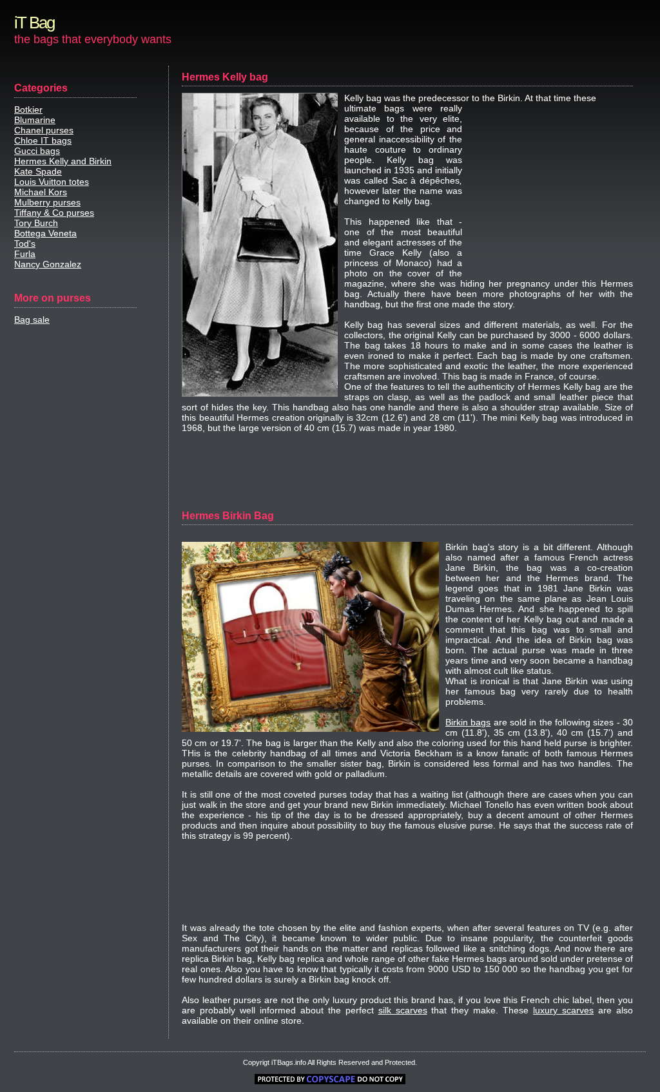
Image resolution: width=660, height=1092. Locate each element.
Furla (24, 254)
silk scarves (402, 1010)
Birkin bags (467, 722)
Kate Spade (38, 171)
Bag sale (32, 319)
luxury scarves (563, 1010)
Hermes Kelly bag (225, 77)
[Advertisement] (552, 190)
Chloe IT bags (43, 140)
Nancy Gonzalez (47, 264)
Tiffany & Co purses (54, 212)
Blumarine (34, 120)
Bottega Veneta (45, 233)
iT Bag (34, 22)
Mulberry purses (47, 202)
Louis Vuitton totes (51, 182)
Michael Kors (40, 192)
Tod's (24, 243)
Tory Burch (36, 223)
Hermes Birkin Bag (228, 515)
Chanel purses (43, 130)
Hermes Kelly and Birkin (63, 161)
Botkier (28, 109)
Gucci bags (37, 151)
